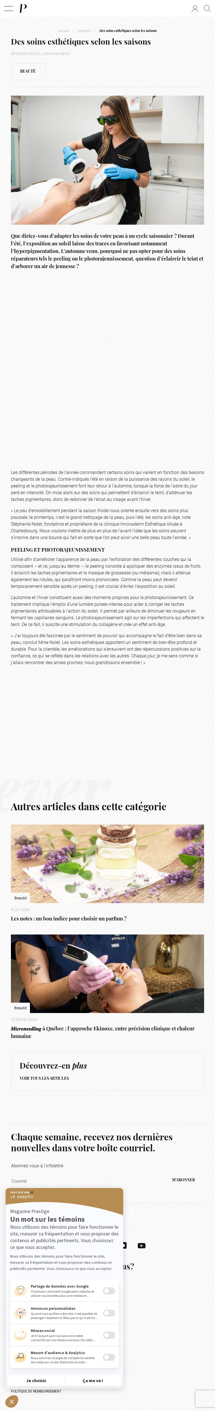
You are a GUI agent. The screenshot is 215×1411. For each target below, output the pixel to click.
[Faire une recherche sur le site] (207, 8)
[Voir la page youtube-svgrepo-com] (142, 1245)
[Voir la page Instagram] (123, 1245)
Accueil (63, 30)
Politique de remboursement (36, 1391)
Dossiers (84, 30)
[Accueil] (23, 8)
